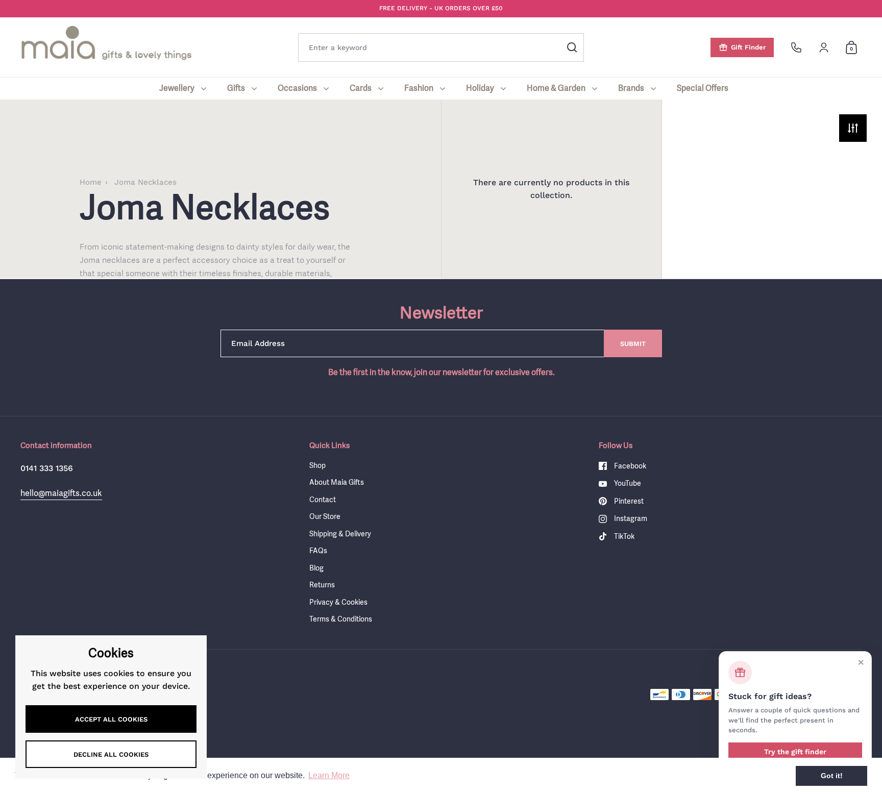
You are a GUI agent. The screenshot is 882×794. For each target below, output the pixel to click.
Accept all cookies (111, 719)
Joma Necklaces (145, 182)
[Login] (824, 47)
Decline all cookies (111, 754)
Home (91, 182)
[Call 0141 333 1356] (796, 47)
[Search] (572, 47)
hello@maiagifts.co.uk (61, 493)
